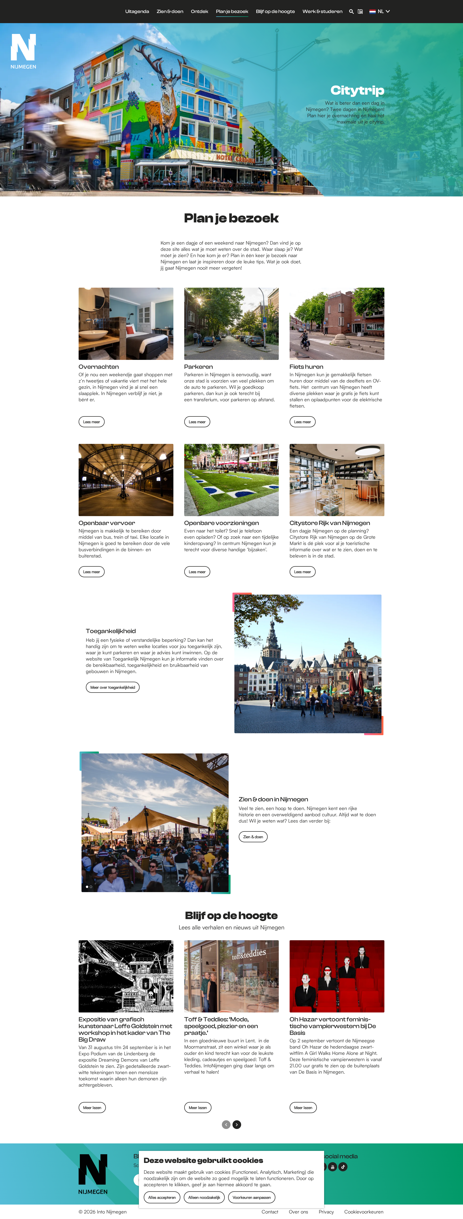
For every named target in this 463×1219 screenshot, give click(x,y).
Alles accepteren (162, 1197)
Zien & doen (253, 836)
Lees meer (91, 421)
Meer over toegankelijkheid (112, 687)
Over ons (298, 1212)
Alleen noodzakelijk (204, 1197)
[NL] (372, 12)
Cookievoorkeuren (363, 1212)
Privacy (326, 1212)
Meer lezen (92, 1109)
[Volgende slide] (236, 1124)
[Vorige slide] (226, 1124)
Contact (270, 1212)
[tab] (87, 887)
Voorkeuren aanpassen (252, 1197)
